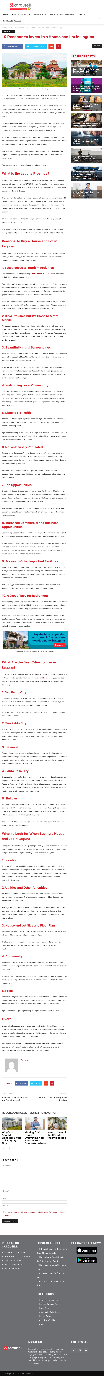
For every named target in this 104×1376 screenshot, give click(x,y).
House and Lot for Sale (15, 1252)
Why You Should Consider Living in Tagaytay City (12, 1138)
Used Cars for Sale (13, 1260)
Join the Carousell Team (49, 1304)
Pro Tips (49, 14)
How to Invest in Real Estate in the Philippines (57, 1135)
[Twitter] (86, 1350)
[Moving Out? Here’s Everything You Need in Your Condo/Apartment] (35, 1123)
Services (80, 14)
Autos (60, 14)
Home (4, 27)
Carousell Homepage (48, 1300)
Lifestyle (37, 14)
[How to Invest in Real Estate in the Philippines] (57, 1123)
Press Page (44, 1308)
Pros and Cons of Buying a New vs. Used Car (53, 1098)
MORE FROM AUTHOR (43, 1112)
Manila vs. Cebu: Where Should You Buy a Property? (15, 1098)
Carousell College (12, 21)
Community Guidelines (49, 1312)
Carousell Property (16, 27)
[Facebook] (73, 1350)
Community (23, 14)
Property (69, 14)
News (13, 14)
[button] (99, 18)
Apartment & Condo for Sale (17, 1256)
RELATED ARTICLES (14, 1112)
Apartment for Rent (13, 1268)
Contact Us (44, 1324)
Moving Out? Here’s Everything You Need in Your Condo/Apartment (36, 1138)
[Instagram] (79, 1350)
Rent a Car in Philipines (15, 1264)
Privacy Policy (45, 1316)
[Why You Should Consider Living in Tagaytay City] (12, 1123)
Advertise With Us (47, 1320)
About (6, 14)
